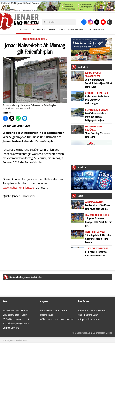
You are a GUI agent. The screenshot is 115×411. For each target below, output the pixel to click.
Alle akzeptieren (57, 210)
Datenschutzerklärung (63, 226)
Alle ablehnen (57, 218)
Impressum (78, 226)
